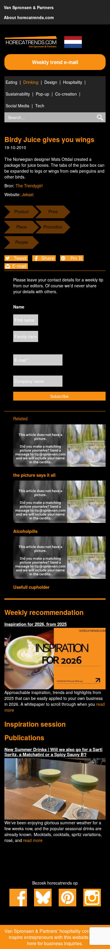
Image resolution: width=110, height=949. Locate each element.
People (21, 242)
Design (50, 82)
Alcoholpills (25, 531)
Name (18, 306)
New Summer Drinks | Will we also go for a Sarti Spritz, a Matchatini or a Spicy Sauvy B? (53, 752)
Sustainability (18, 94)
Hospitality (72, 82)
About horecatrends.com (29, 17)
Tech (39, 106)
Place (21, 227)
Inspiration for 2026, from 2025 (35, 624)
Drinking (30, 82)
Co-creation (66, 94)
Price (53, 211)
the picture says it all (34, 475)
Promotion (52, 227)
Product (21, 211)
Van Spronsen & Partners (29, 7)
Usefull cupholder (31, 587)
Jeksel (27, 194)
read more (33, 840)
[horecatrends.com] (30, 42)
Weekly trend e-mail (55, 62)
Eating (11, 82)
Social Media (17, 106)
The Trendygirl (29, 186)
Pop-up (42, 94)
